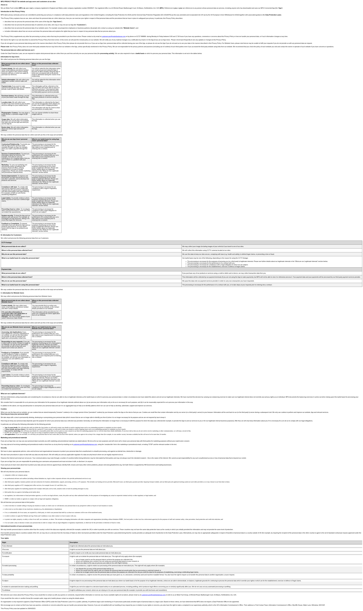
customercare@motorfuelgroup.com (114, 36)
